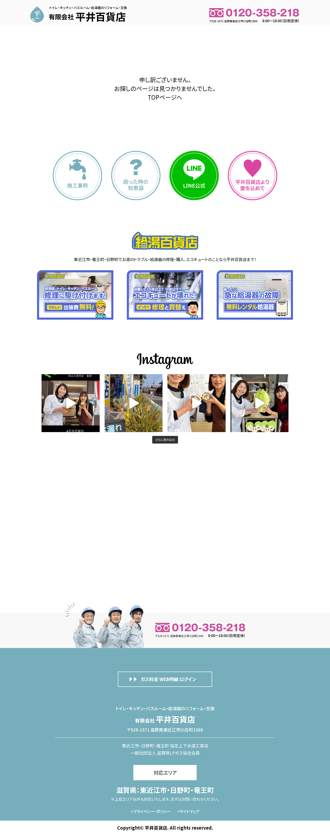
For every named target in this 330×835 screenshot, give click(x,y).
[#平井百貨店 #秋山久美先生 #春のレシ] (71, 403)
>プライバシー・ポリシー (151, 811)
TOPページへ (165, 97)
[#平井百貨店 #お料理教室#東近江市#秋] (134, 403)
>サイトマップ (188, 811)
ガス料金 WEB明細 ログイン (168, 679)
